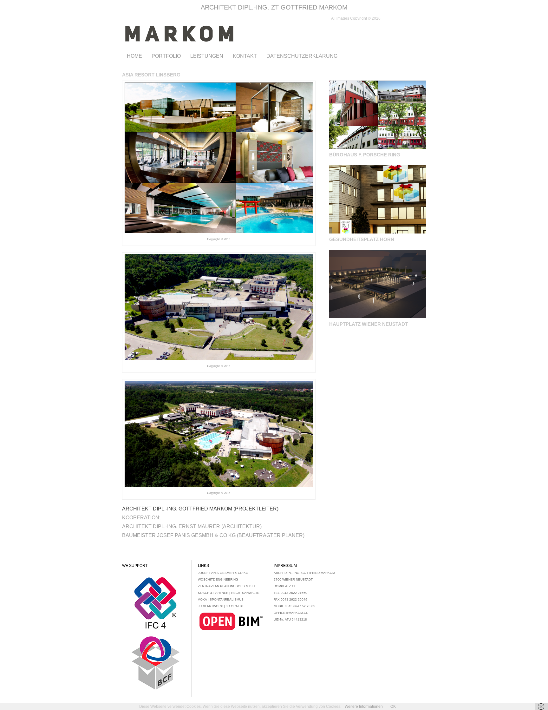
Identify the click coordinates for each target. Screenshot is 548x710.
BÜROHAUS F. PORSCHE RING (364, 154)
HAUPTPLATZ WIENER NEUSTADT (368, 324)
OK (393, 706)
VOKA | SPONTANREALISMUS (221, 599)
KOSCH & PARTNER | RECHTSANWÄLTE (228, 593)
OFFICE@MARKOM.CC (291, 613)
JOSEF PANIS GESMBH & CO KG (223, 573)
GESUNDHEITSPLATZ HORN (361, 239)
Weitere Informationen (364, 706)
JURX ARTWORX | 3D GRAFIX (220, 606)
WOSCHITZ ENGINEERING (218, 579)
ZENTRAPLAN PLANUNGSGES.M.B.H (226, 586)
